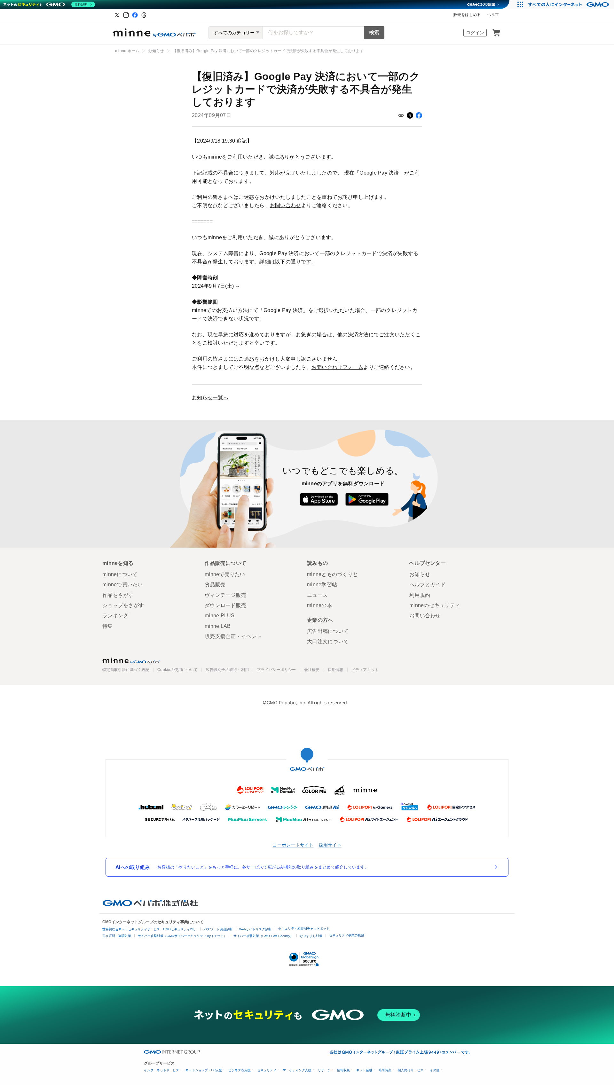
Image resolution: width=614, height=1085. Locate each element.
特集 (107, 626)
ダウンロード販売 (225, 605)
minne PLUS (220, 615)
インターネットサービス (161, 1070)
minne (131, 660)
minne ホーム (127, 51)
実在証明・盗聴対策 (116, 936)
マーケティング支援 (297, 1070)
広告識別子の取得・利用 (227, 670)
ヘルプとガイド (427, 584)
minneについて (120, 574)
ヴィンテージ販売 (225, 595)
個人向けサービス (410, 1070)
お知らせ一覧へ (210, 397)
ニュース (317, 595)
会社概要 (312, 670)
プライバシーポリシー (276, 670)
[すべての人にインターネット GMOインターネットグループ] (569, 4)
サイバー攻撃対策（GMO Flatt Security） (263, 936)
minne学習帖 (322, 584)
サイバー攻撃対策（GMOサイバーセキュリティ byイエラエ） (182, 936)
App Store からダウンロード (318, 499)
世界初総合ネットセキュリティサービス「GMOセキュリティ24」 (149, 929)
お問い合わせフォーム (337, 367)
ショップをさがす (123, 605)
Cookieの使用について (177, 670)
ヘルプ (493, 14)
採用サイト (330, 844)
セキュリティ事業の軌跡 (346, 935)
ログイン (475, 32)
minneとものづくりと (332, 574)
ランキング (115, 615)
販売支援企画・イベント (233, 636)
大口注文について (328, 641)
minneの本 (319, 605)
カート (496, 32)
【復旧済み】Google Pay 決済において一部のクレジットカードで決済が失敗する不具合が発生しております (268, 51)
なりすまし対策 (311, 936)
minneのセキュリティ (434, 605)
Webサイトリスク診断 (255, 929)
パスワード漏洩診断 (218, 929)
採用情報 (335, 670)
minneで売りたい (225, 574)
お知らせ (156, 51)
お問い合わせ (285, 205)
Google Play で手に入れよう (367, 499)
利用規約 (419, 595)
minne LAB (218, 626)
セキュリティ (266, 1070)
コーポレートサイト (292, 844)
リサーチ (324, 1070)
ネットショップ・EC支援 (203, 1070)
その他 (434, 1070)
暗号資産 (385, 1070)
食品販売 (215, 584)
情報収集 (343, 1070)
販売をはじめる (467, 14)
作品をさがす (118, 595)
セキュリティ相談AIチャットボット (303, 928)
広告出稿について (328, 631)
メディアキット (365, 670)
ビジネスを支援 (239, 1070)
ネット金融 (364, 1070)
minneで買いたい (122, 584)
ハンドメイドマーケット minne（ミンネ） (154, 32)
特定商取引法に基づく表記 (125, 670)
